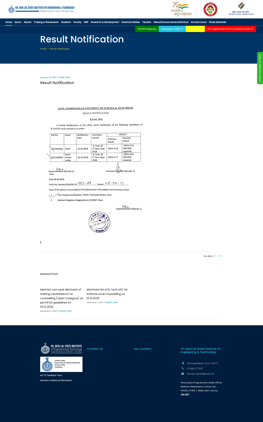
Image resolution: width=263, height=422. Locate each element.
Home (43, 48)
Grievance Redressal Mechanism (56, 380)
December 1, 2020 (95, 302)
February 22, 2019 (48, 77)
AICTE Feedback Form (51, 375)
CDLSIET (61, 77)
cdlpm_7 (211, 256)
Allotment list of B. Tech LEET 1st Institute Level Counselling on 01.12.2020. (107, 294)
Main (68, 77)
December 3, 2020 (48, 311)
